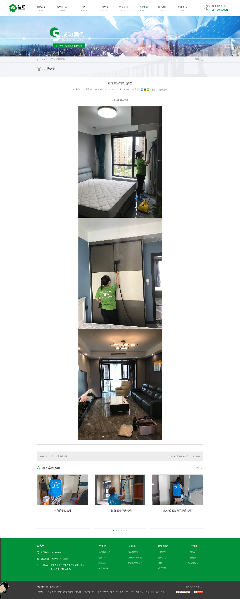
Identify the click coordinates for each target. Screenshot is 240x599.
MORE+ (199, 468)
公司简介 (192, 552)
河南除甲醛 (133, 552)
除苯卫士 (102, 563)
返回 (197, 59)
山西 (153, 592)
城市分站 (139, 592)
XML (132, 592)
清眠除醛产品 (104, 552)
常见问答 (162, 568)
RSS (127, 592)
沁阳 (163, 592)
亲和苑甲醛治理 (62, 510)
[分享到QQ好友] (145, 89)
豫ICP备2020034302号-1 (103, 592)
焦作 (158, 592)
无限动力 (199, 587)
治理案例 (61, 59)
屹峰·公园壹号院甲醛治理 (177, 510)
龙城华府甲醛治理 (59, 456)
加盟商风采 (193, 563)
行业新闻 (162, 557)
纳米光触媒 (103, 568)
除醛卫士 (102, 557)
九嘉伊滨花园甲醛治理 (178, 456)
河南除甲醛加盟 (135, 557)
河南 (148, 592)
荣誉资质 (192, 557)
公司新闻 (162, 552)
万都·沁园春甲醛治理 (120, 510)
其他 (160, 563)
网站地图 (119, 592)
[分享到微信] (148, 89)
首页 (51, 59)
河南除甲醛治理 (135, 563)
